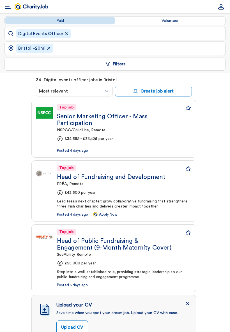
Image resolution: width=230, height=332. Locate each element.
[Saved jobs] (188, 108)
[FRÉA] (44, 173)
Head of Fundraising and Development (111, 177)
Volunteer (170, 21)
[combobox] (74, 91)
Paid (60, 21)
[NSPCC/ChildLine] (44, 112)
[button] (187, 304)
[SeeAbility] (44, 237)
